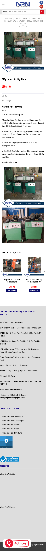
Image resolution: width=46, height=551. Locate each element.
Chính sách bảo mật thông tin (13, 421)
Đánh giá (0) (6, 101)
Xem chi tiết (12, 291)
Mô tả (4, 96)
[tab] (23, 96)
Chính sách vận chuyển (10, 429)
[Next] (44, 277)
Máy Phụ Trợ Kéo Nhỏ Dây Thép (31, 21)
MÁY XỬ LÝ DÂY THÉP (22, 19)
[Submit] (42, 12)
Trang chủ (8, 19)
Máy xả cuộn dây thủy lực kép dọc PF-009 (34, 280)
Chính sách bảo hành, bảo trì (12, 416)
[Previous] (2, 277)
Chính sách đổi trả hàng (11, 425)
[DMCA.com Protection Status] (6, 442)
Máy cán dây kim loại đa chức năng (12, 280)
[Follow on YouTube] (41, 7)
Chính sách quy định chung (12, 433)
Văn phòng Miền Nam (7, 507)
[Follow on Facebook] (41, 3)
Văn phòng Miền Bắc (7, 474)
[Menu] (3, 4)
